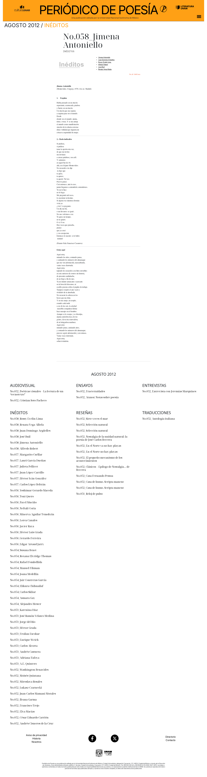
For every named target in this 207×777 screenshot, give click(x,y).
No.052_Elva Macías (22, 711)
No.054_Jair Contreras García (28, 580)
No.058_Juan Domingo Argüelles (30, 430)
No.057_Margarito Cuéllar (26, 454)
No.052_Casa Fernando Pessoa (94, 475)
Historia (36, 738)
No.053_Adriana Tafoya (24, 657)
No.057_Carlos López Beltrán (28, 484)
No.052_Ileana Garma (23, 699)
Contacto (170, 740)
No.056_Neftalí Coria (23, 508)
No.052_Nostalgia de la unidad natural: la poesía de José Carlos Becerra (101, 438)
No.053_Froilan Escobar (25, 633)
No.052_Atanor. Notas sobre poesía (97, 397)
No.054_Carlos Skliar (23, 592)
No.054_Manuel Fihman (25, 568)
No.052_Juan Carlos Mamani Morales (33, 693)
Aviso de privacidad (36, 735)
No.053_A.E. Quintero (23, 663)
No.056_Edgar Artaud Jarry (27, 544)
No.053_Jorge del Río (22, 622)
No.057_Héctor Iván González (28, 478)
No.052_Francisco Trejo (24, 705)
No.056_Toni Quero (22, 496)
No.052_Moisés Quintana (25, 675)
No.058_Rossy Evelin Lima (26, 418)
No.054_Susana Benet (23, 550)
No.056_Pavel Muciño (23, 502)
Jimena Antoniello (104, 57)
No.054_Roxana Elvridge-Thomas (30, 556)
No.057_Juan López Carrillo (27, 472)
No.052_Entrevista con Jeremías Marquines (169, 391)
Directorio (170, 736)
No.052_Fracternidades (90, 391)
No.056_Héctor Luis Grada (26, 532)
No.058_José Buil (20, 436)
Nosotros (36, 741)
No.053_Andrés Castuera (25, 651)
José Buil (101, 67)
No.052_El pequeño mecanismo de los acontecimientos (99, 459)
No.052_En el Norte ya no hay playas (98, 445)
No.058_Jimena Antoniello (26, 442)
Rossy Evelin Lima (104, 62)
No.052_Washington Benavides (29, 669)
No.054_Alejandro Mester (25, 604)
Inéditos (56, 25)
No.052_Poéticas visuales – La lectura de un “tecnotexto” (36, 392)
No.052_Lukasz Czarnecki (26, 687)
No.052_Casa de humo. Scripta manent (100, 481)
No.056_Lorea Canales (23, 520)
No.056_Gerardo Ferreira (25, 538)
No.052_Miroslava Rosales (26, 681)
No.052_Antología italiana (158, 418)
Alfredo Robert (103, 64)
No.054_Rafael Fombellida (26, 562)
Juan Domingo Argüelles (106, 60)
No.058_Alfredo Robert (24, 448)
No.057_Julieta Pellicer (24, 466)
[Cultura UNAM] (22, 7)
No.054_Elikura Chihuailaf (26, 586)
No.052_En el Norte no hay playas (97, 451)
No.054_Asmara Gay (22, 598)
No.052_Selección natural (92, 424)
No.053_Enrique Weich (24, 639)
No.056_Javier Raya (22, 526)
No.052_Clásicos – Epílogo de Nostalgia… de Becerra (102, 468)
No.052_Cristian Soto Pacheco (28, 400)
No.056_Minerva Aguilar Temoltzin (32, 514)
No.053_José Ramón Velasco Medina (32, 616)
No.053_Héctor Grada (23, 628)
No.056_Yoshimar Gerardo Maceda (31, 490)
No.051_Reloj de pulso (89, 493)
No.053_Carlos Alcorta (23, 645)
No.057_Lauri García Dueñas (28, 460)
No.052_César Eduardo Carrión (29, 717)
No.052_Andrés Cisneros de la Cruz (31, 723)
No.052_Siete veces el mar (92, 418)
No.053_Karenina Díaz (24, 610)
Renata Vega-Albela (105, 69)
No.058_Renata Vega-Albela (27, 424)
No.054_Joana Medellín (24, 574)
